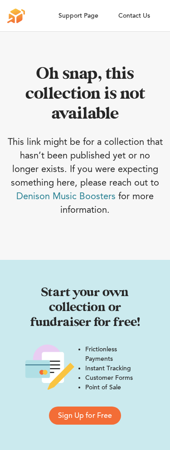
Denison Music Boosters (66, 196)
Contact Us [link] (134, 15)
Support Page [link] (78, 15)
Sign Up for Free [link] (85, 415)
